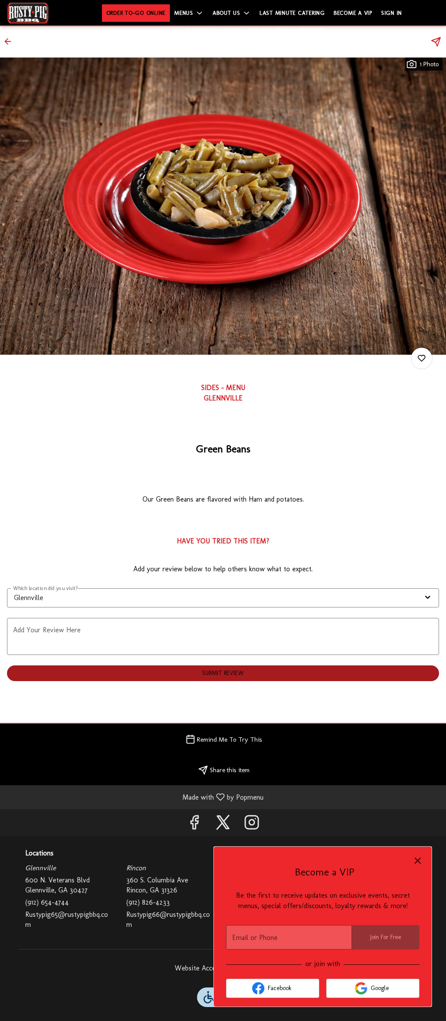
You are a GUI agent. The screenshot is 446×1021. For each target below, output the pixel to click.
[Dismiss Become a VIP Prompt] (417, 860)
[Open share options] (436, 42)
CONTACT (312, 30)
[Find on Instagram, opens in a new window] (252, 825)
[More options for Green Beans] (421, 358)
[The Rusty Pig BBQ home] (46, 13)
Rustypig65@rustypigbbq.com (66, 919)
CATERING (200, 30)
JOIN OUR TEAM (269, 30)
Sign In (391, 13)
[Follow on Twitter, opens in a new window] (223, 825)
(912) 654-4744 (47, 902)
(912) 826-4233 (148, 902)
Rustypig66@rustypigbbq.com (168, 919)
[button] (189, 13)
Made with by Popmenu (135, 797)
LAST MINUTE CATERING (292, 13)
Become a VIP (353, 13)
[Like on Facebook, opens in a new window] (194, 825)
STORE (231, 30)
